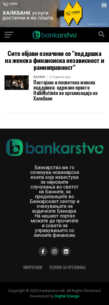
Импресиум (32, 267)
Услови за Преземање (67, 267)
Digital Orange (67, 296)
